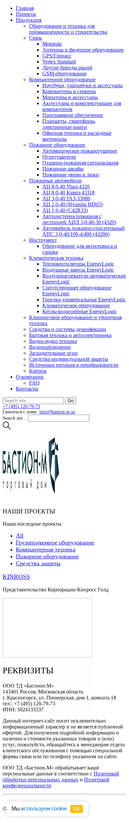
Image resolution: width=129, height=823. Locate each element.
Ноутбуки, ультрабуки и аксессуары (82, 85)
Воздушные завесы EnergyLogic (78, 270)
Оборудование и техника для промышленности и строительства (68, 29)
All (19, 535)
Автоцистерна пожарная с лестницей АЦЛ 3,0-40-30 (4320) (79, 219)
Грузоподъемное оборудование (55, 542)
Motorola (52, 44)
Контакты (27, 389)
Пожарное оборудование (57, 145)
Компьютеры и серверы (69, 91)
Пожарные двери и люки (70, 174)
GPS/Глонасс (56, 55)
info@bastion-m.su (57, 411)
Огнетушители (59, 157)
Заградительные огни (53, 353)
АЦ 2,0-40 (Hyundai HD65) (72, 204)
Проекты (26, 14)
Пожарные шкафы (63, 168)
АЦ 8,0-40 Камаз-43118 (68, 192)
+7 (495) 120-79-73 (21, 406)
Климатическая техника (56, 258)
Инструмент (43, 240)
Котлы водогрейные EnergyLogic (79, 311)
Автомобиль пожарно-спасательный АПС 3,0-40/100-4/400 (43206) (83, 231)
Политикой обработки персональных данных (61, 776)
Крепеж (38, 371)
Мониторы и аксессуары (70, 97)
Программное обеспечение (72, 115)
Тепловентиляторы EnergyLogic (78, 264)
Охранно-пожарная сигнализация (80, 163)
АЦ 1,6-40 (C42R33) (65, 210)
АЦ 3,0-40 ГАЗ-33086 (66, 198)
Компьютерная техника (45, 549)
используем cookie (44, 808)
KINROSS (16, 576)
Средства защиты (38, 563)
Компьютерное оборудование (62, 79)
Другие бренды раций (67, 67)
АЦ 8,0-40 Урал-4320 (66, 186)
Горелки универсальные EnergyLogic (84, 299)
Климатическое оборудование (76, 305)
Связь (35, 38)
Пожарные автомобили (55, 180)
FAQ (34, 383)
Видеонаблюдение (50, 347)
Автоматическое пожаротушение (79, 151)
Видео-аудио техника (53, 341)
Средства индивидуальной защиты (68, 359)
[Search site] (7, 428)
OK (76, 808)
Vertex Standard (59, 61)
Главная (25, 8)
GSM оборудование (64, 73)
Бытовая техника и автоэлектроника (70, 335)
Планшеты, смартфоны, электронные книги (69, 124)
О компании (30, 377)
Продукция (28, 20)
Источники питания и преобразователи (73, 365)
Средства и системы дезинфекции (67, 329)
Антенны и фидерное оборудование (83, 50)
